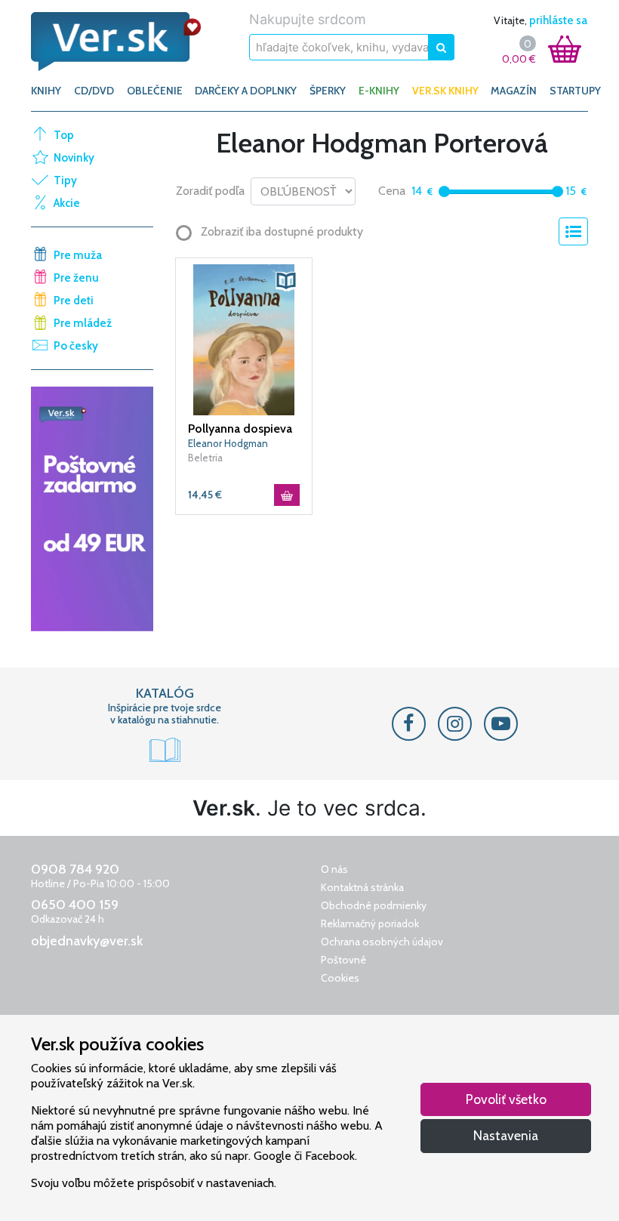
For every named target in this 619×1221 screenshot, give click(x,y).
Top (64, 135)
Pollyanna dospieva (240, 428)
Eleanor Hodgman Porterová (228, 444)
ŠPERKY (328, 90)
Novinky (74, 158)
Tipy (65, 180)
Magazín (514, 90)
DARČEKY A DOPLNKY (246, 90)
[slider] (444, 191)
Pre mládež (83, 323)
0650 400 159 (75, 904)
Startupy (575, 90)
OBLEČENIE (155, 90)
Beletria (205, 458)
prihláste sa (558, 20)
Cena (391, 190)
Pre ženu (76, 278)
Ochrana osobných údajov (382, 941)
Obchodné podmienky (374, 905)
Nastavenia (505, 1135)
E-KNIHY (379, 90)
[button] (286, 280)
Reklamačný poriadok (370, 923)
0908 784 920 (75, 869)
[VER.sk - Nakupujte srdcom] (116, 41)
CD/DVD (94, 90)
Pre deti (74, 300)
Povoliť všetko (506, 1099)
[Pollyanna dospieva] (244, 339)
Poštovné (343, 960)
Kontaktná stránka (362, 887)
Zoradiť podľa (210, 190)
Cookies (340, 978)
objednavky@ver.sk (87, 941)
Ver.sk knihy (445, 90)
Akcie (67, 203)
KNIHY (46, 90)
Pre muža (78, 255)
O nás (334, 869)
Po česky (76, 346)
